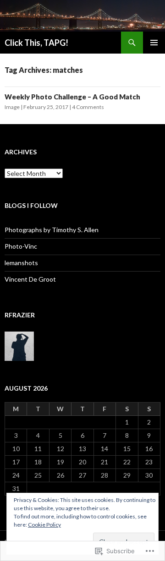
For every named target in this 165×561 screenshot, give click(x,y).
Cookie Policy (44, 524)
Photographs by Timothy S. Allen (52, 230)
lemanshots (21, 263)
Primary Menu (154, 43)
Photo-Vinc (21, 246)
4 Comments (88, 106)
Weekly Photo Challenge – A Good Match (72, 97)
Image (12, 106)
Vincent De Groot (30, 279)
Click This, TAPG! (36, 43)
